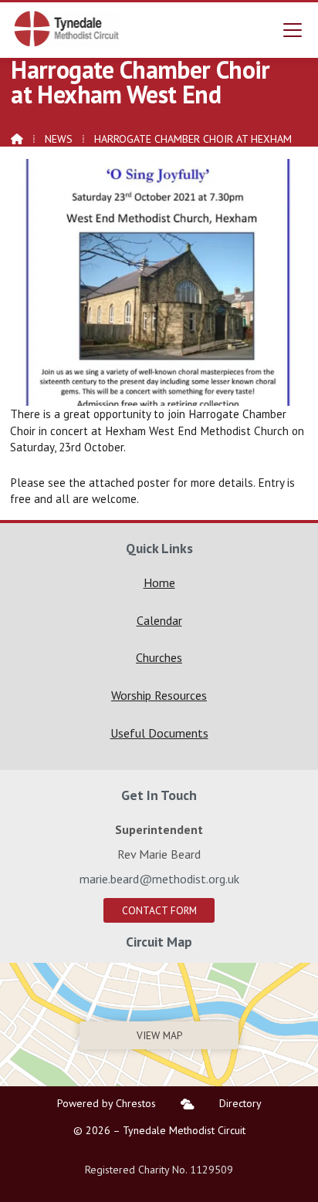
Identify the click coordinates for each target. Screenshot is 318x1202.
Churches (159, 657)
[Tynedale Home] (67, 29)
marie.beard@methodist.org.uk (159, 878)
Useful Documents (159, 733)
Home (159, 582)
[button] (292, 29)
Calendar (159, 620)
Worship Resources (159, 695)
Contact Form (159, 910)
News (59, 139)
